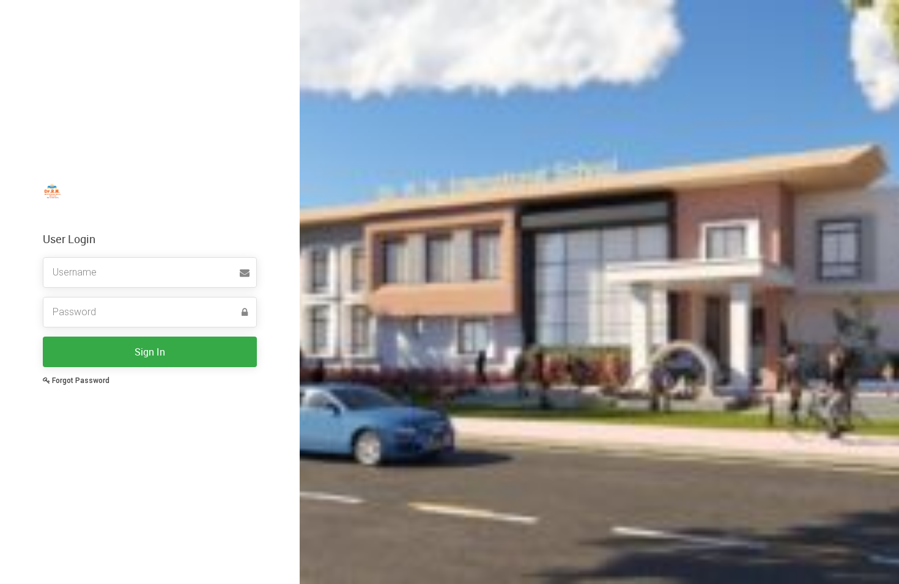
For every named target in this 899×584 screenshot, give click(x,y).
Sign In (150, 352)
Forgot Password (79, 380)
